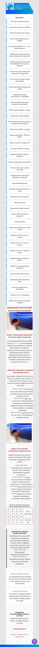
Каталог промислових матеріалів (20, 288)
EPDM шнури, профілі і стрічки (19, 110)
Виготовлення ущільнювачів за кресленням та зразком (19, 123)
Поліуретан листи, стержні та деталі (19, 252)
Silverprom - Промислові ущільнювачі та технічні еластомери (22, 7)
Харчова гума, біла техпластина (19, 162)
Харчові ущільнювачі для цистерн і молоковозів (20, 103)
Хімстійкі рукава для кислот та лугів (19, 190)
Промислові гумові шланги (19, 208)
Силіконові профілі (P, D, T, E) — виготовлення (19, 47)
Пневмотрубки (19, 222)
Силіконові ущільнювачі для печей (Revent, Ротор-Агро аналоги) (20, 64)
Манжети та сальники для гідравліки (19, 267)
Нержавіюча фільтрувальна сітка (20, 281)
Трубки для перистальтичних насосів (19, 228)
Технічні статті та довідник (19, 295)
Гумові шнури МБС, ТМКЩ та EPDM (19, 136)
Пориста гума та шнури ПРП (20, 143)
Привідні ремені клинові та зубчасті (19, 259)
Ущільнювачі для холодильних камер (20, 88)
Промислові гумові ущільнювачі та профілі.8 (20, 96)
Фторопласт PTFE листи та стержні (19, 244)
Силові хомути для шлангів (19, 274)
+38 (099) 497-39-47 (19, 629)
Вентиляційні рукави (19, 183)
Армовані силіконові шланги (20, 33)
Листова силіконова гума (20, 21)
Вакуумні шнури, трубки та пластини (19, 155)
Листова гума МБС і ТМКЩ (19, 149)
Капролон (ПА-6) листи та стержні (20, 236)
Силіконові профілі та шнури (19, 129)
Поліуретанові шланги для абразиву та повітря (19, 176)
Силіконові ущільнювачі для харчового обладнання (20, 72)
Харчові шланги (19, 202)
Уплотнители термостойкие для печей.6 (20, 80)
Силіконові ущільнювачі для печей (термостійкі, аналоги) (19, 55)
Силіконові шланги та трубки (19, 27)
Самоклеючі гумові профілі (19, 116)
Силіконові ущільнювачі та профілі (19, 40)
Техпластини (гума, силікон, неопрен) (20, 169)
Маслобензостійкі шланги (20, 197)
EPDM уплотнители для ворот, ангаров (20, 302)
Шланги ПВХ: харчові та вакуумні (19, 215)
